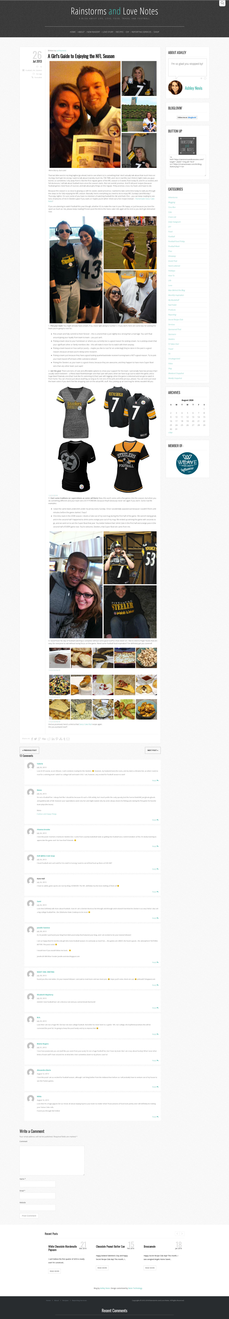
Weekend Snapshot (176, 373)
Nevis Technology (135, 1288)
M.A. (38, 1017)
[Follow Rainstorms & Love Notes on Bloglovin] (187, 117)
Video (170, 363)
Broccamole (149, 1246)
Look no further (187, 68)
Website (23, 1202)
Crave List (172, 217)
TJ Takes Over (173, 344)
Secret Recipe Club (175, 319)
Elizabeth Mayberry (45, 995)
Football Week (173, 246)
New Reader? (93, 32)
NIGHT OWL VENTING (45, 972)
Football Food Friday (176, 241)
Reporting (172, 314)
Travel (170, 349)
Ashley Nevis (105, 1288)
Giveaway (172, 256)
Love (170, 285)
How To (171, 275)
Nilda (39, 1096)
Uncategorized (174, 358)
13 (41, 67)
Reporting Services (141, 32)
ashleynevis (61, 50)
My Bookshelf (173, 300)
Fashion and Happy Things (46, 814)
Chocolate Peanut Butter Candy (111, 1246)
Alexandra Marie (44, 1070)
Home (73, 32)
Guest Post (172, 261)
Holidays (171, 270)
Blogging (171, 202)
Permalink (38, 77)
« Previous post (29, 750)
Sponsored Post (174, 329)
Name (23, 1179)
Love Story (107, 32)
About (81, 32)
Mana (39, 790)
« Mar (170, 432)
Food (170, 231)
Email (22, 1191)
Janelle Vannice (43, 928)
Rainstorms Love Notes (114, 10)
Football (29, 70)
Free (170, 251)
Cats (170, 212)
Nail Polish (172, 305)
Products (171, 310)
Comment (23, 1141)
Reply (154, 780)
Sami (39, 901)
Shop (156, 32)
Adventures (172, 197)
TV (169, 354)
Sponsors (172, 334)
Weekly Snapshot (175, 378)
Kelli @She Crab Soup (46, 856)
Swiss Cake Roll (85, 724)
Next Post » (153, 750)
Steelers (39, 70)
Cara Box (171, 207)
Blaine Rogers (43, 1044)
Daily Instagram (174, 222)
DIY (127, 32)
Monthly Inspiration (176, 295)
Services (171, 324)
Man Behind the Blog (176, 290)
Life (33, 70)
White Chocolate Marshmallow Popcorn (63, 1248)
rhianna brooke (43, 829)
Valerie (40, 764)
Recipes (119, 32)
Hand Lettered (174, 266)
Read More (54, 1271)
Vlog (170, 368)
